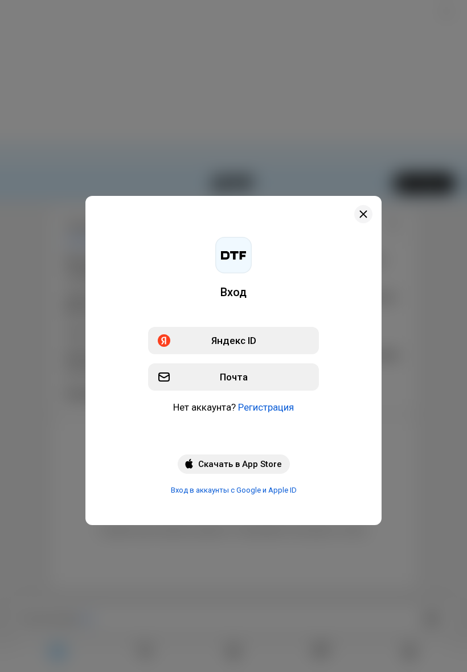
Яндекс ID (233, 340)
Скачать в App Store (240, 464)
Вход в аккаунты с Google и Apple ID (234, 490)
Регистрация (266, 407)
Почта (234, 377)
